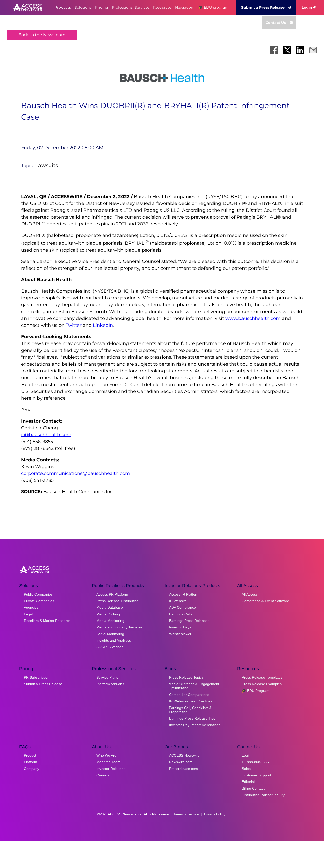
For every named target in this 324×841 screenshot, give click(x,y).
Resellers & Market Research (47, 621)
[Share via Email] (313, 50)
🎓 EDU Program (255, 691)
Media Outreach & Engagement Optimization (194, 686)
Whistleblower (180, 634)
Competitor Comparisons (189, 695)
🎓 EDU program (213, 7)
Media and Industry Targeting (119, 627)
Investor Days (180, 627)
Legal (28, 614)
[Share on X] (287, 50)
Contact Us (276, 22)
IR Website (178, 601)
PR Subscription (36, 677)
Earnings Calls (180, 614)
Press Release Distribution (117, 601)
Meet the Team (108, 762)
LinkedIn (103, 325)
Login (307, 7)
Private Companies (39, 601)
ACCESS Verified (110, 647)
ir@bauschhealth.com (46, 434)
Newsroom (185, 7)
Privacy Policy (214, 814)
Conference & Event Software (265, 601)
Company (31, 769)
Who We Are (106, 755)
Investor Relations (110, 769)
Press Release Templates (262, 677)
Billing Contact (253, 788)
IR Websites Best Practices (190, 701)
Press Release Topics (186, 677)
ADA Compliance (182, 607)
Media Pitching (108, 614)
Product (30, 755)
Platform (30, 762)
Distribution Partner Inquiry (263, 795)
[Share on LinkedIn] (300, 50)
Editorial (248, 782)
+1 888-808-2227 (256, 762)
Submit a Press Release (263, 7)
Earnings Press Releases (189, 621)
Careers (102, 775)
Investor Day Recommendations (194, 725)
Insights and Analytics (113, 640)
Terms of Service (186, 814)
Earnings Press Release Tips (192, 718)
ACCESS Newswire (184, 755)
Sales (246, 769)
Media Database (109, 607)
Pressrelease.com (183, 769)
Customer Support (256, 775)
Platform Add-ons (110, 684)
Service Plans (107, 677)
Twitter (74, 325)
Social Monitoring (110, 634)
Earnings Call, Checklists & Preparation (190, 710)
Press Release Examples (262, 684)
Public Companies (38, 594)
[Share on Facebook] (274, 50)
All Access (250, 594)
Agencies (31, 607)
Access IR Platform (184, 594)
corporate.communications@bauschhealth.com (75, 473)
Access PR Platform (112, 594)
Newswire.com (180, 762)
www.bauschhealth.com (253, 318)
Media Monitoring (110, 621)
